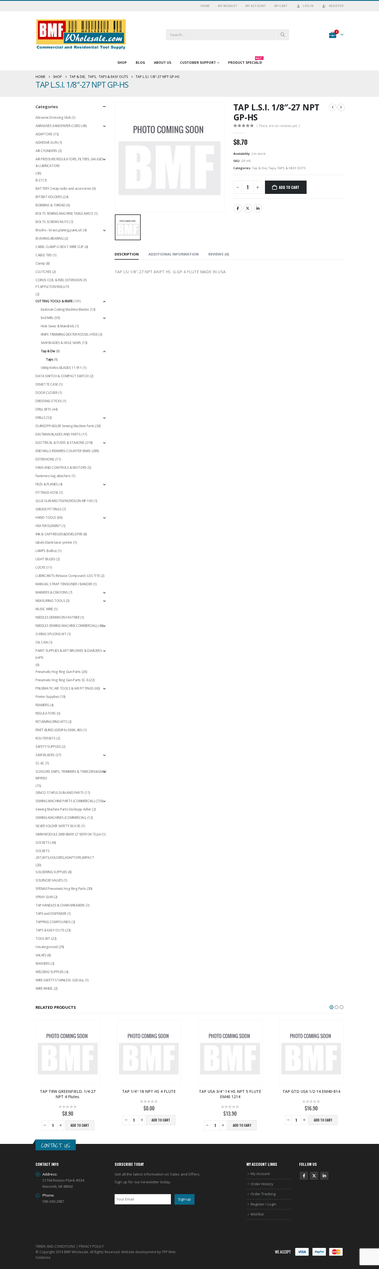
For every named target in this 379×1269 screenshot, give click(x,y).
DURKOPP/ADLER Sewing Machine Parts (65, 426)
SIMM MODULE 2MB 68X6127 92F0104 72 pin (68, 834)
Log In (308, 6)
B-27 (39, 180)
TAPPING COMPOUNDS (53, 922)
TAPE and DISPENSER (51, 913)
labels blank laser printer (54, 542)
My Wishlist (227, 6)
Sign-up (184, 1199)
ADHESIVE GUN (46, 142)
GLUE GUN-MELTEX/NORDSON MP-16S (64, 500)
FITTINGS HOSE (47, 492)
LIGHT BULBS (45, 559)
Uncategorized (47, 946)
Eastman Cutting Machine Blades (65, 309)
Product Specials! (245, 61)
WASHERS (43, 963)
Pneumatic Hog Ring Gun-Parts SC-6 (62, 680)
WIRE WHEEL (44, 988)
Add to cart (289, 187)
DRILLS (41, 417)
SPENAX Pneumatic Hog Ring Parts (61, 888)
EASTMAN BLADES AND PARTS (58, 434)
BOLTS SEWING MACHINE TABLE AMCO (64, 213)
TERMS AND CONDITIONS (55, 1246)
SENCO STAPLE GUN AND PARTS (60, 792)
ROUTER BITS (45, 738)
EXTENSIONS (45, 459)
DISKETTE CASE (47, 384)
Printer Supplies (47, 696)
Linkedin (324, 1176)
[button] (331, 1007)
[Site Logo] (81, 34)
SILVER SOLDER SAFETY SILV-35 (58, 826)
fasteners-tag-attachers (53, 475)
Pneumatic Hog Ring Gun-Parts (58, 671)
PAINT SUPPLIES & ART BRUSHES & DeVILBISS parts (69, 654)
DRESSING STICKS (49, 401)
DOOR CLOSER (46, 392)
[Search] (282, 34)
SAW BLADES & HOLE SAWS (61, 342)
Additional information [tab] (173, 254)
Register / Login (263, 1204)
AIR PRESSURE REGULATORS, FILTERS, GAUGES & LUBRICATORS (69, 162)
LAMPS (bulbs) (46, 550)
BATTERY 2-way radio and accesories (63, 188)
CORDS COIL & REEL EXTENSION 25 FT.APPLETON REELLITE (61, 283)
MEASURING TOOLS (50, 600)
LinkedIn (257, 208)
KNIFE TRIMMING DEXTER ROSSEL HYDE (69, 334)
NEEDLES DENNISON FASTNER (58, 617)
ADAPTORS (44, 134)
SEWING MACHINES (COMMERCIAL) (61, 817)
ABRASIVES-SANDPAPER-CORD (58, 125)
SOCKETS (42, 842)
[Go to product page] (68, 1052)
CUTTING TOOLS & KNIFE (54, 301)
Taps (271, 168)
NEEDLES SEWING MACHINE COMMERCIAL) (66, 625)
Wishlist (257, 1214)
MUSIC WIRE (44, 609)
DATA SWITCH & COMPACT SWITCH (62, 376)
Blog (140, 62)
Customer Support (198, 62)
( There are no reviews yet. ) (278, 125)
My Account (256, 6)
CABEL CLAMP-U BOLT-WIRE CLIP (60, 246)
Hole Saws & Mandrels (57, 326)
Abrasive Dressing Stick (53, 117)
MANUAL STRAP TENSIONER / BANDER (64, 584)
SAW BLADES (45, 755)
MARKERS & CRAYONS (52, 592)
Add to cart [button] (79, 1125)
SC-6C (40, 763)
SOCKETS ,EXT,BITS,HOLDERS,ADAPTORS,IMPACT (65, 854)
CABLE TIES (44, 255)
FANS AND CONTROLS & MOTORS (61, 467)
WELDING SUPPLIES (50, 971)
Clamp (40, 263)
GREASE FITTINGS (48, 509)
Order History (262, 1183)
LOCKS (41, 567)
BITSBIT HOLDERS (49, 196)
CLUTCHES (43, 271)
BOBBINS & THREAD (50, 205)
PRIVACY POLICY (91, 1246)
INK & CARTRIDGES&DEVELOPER (59, 534)
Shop (122, 62)
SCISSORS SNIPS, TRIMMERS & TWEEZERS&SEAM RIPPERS (71, 775)
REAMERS (42, 705)
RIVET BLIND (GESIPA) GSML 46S (59, 730)
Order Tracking (263, 1193)
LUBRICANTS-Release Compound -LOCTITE (68, 575)
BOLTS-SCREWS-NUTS (52, 221)
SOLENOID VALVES (49, 880)
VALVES (41, 955)
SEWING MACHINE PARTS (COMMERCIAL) (65, 801)
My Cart (281, 6)
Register (336, 6)
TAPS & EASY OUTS (291, 168)
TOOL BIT (43, 938)
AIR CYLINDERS (46, 150)
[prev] (333, 107)
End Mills (47, 317)
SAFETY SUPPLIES (48, 746)
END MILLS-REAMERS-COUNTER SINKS (63, 451)
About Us (162, 62)
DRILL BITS (43, 409)
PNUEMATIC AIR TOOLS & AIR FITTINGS (65, 688)
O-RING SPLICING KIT (51, 634)
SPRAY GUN (44, 897)
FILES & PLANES (47, 484)
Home (205, 6)
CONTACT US (55, 1145)
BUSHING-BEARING (50, 238)
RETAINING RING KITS (51, 721)
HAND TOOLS (46, 517)
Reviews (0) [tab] (218, 254)
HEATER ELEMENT (48, 525)
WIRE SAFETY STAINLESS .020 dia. (60, 980)
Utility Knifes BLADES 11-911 (61, 367)
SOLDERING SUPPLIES (51, 872)
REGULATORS (46, 713)
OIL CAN (42, 642)
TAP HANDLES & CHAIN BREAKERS (60, 905)
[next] (341, 107)
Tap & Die (259, 168)
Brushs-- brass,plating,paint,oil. (59, 230)
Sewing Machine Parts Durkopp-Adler (63, 809)
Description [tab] (127, 254)
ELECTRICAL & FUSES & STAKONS (60, 442)
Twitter (247, 208)
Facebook (237, 208)
